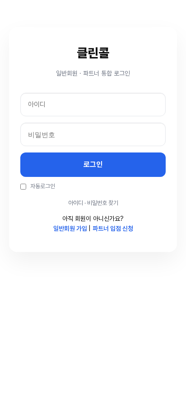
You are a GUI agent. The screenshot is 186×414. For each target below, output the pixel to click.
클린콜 (93, 53)
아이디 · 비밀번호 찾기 (93, 203)
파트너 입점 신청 (113, 228)
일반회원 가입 (70, 228)
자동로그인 (42, 186)
